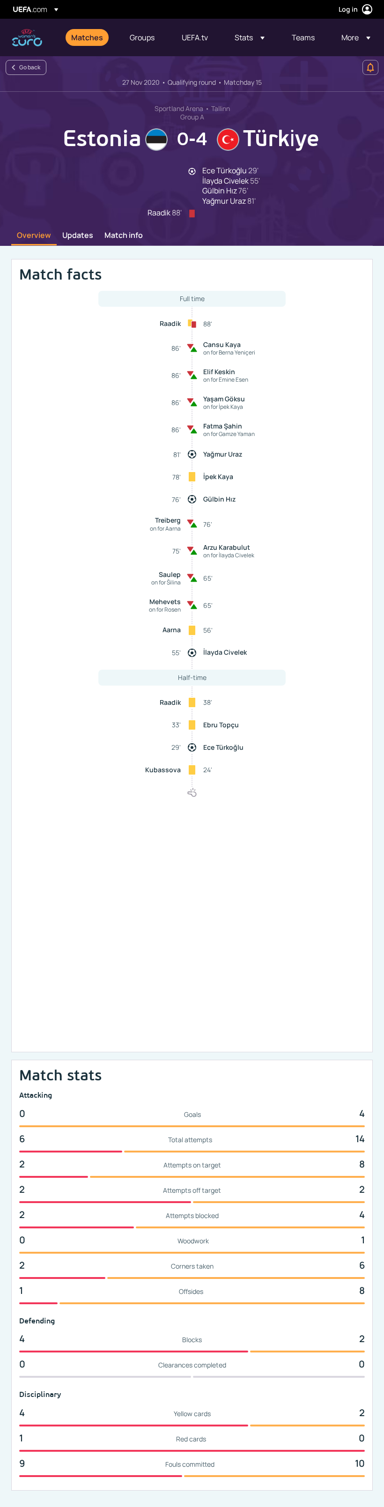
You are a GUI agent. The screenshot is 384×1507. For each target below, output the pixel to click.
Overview (34, 235)
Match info (123, 235)
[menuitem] (88, 37)
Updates (77, 235)
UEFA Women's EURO (27, 38)
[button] (250, 37)
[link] (87, 37)
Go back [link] (29, 67)
